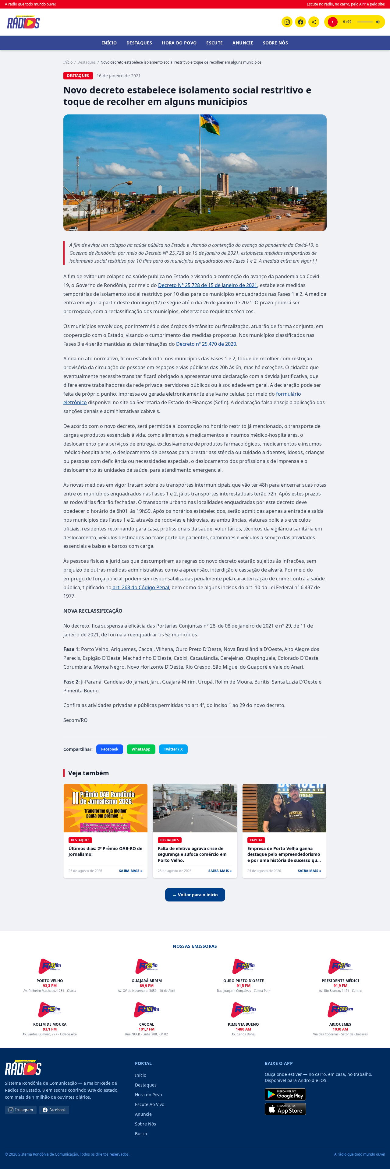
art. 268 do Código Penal (140, 587)
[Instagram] (287, 21)
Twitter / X (173, 749)
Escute (214, 43)
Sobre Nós (275, 43)
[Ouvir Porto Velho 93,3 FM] (333, 22)
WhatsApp (141, 749)
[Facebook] (300, 21)
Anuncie (242, 43)
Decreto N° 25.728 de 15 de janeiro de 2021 (207, 285)
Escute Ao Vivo (149, 1104)
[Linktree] (313, 21)
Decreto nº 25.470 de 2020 (206, 344)
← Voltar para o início (195, 895)
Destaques (139, 43)
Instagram (24, 1109)
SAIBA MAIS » (131, 870)
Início (109, 43)
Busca (141, 1133)
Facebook (109, 749)
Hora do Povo (179, 43)
